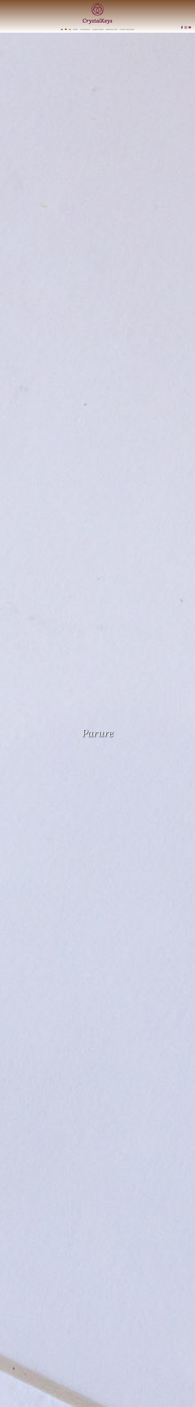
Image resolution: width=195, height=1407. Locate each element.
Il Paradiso (85, 29)
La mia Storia (98, 29)
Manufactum (111, 29)
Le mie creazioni (127, 29)
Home (75, 29)
